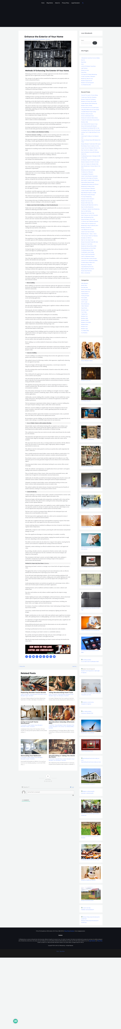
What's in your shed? (85, 508)
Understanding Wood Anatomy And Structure (89, 184)
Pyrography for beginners (86, 704)
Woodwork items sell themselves (87, 466)
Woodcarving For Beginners (86, 264)
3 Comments (23, 725)
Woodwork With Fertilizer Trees (87, 202)
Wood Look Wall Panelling (86, 211)
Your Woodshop (60, 695)
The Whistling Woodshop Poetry (87, 250)
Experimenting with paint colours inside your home (91, 762)
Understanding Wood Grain (86, 526)
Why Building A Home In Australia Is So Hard (90, 146)
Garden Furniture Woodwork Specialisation (89, 176)
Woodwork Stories (84, 324)
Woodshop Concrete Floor (86, 227)
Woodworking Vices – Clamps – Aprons (88, 233)
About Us (57, 3)
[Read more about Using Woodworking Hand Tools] (62, 683)
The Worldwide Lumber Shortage (87, 252)
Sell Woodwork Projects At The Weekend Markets (90, 159)
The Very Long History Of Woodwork (88, 76)
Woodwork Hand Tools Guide (86, 200)
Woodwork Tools (69, 694)
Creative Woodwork (67, 759)
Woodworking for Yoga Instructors (87, 732)
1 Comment (51, 725)
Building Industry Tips (85, 291)
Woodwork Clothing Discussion (87, 113)
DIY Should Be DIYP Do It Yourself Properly (90, 107)
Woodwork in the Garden (58, 726)
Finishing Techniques (85, 295)
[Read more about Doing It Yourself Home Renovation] (34, 712)
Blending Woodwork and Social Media (88, 248)
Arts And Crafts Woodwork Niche (87, 115)
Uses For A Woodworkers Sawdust (87, 256)
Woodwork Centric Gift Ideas (86, 105)
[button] (83, 3)
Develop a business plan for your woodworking (90, 630)
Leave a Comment (28, 39)
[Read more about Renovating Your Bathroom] (34, 746)
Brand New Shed (84, 287)
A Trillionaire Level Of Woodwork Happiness (89, 221)
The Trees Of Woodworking (86, 196)
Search (82, 40)
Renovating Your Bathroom (31, 756)
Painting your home (85, 419)
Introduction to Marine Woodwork (87, 198)
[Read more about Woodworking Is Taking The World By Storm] (62, 746)
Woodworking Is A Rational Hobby (87, 186)
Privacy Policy (65, 3)
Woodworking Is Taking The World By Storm (62, 756)
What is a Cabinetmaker (85, 272)
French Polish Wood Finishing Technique (89, 258)
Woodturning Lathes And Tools (87, 78)
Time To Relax (84, 312)
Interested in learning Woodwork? (87, 909)
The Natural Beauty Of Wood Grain (88, 262)
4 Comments (23, 757)
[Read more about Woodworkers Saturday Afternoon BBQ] (62, 712)
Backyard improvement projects (87, 900)
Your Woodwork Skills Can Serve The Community (90, 130)
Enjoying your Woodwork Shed (87, 713)
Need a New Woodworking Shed (87, 217)
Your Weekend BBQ (69, 726)
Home (42, 3)
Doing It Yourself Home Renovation (29, 722)
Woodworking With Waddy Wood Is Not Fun (89, 204)
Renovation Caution (42, 694)
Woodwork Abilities (84, 320)
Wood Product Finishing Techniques (88, 194)
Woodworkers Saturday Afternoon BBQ (61, 722)
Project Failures (84, 308)
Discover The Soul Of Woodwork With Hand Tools (90, 148)
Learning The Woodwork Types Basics (88, 66)
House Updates (35, 39)
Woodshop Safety (84, 122)
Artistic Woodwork (84, 283)
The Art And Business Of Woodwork (88, 188)
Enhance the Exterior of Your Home (88, 219)
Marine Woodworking (85, 303)
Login (72, 787)
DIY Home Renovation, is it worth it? (88, 783)
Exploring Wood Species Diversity (87, 182)
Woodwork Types (24, 695)
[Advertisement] (60, 16)
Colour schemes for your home (87, 488)
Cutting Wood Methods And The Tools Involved (90, 109)
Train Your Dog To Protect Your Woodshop (89, 235)
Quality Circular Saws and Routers (87, 231)
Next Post (75, 666)
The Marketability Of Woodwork (87, 174)
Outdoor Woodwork (67, 725)
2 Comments (51, 759)
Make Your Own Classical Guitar (87, 239)
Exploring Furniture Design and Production (89, 178)
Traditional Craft (84, 314)
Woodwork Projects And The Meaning (88, 99)
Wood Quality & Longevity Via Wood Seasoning (90, 180)
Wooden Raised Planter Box (86, 270)
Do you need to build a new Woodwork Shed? (90, 661)
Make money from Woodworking (87, 439)
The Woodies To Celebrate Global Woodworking (90, 209)
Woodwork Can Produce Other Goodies (88, 101)
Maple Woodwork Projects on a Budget (88, 192)
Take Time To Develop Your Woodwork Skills (89, 164)
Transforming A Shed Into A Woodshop (88, 97)
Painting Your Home (85, 70)
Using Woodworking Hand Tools (61, 692)
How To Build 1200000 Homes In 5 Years (89, 124)
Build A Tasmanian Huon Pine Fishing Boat (89, 215)
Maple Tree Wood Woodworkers (87, 207)
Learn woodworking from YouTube (88, 567)
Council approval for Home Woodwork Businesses (90, 585)
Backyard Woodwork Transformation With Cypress (90, 143)
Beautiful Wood (59, 759)
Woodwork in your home (86, 380)
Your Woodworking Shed (86, 84)
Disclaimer (72, 931)
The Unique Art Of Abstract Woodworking (89, 74)
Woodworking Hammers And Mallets (88, 170)
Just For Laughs (84, 301)
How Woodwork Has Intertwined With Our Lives (90, 128)
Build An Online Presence (86, 289)
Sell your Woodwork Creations (87, 360)
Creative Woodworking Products (87, 751)
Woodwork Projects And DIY (86, 80)
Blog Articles (50, 3)
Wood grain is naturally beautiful (87, 793)
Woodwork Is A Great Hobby (86, 244)
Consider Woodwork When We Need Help (89, 103)
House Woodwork (42, 39)
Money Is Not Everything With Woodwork (89, 126)
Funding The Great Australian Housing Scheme (90, 119)
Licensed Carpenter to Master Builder (88, 190)
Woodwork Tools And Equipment (87, 82)
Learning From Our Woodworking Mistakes (89, 260)
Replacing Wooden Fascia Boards (33, 692)
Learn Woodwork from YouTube (87, 229)
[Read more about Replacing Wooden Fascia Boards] (34, 683)
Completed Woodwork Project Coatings (88, 111)
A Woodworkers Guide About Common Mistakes (90, 58)
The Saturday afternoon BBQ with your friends (90, 859)
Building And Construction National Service (89, 117)
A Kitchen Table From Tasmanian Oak (88, 223)
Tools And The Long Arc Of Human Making (89, 95)
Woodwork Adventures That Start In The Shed (90, 161)
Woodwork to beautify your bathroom (88, 880)
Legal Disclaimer (75, 3)
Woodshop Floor (84, 316)
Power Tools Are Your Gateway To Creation (89, 150)
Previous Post (22, 666)
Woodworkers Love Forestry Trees (87, 213)
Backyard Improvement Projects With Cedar (89, 242)
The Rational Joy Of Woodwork (87, 172)
